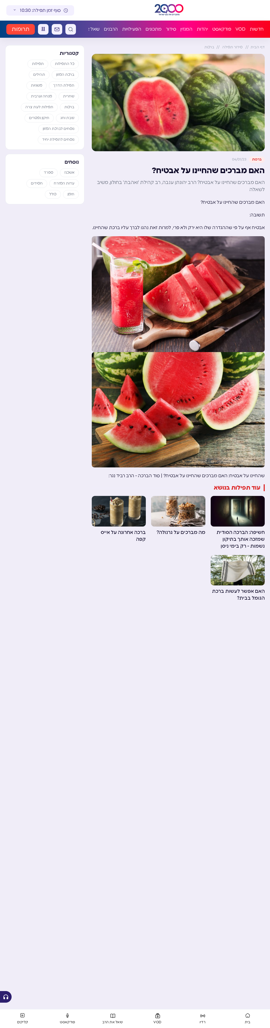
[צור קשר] (57, 29)
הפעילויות (131, 29)
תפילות (38, 64)
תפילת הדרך (63, 85)
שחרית (68, 96)
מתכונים (154, 29)
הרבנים (111, 29)
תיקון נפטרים (39, 118)
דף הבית (257, 47)
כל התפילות (64, 64)
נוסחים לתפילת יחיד (58, 139)
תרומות (21, 29)
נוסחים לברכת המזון (58, 129)
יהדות (202, 29)
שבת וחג (67, 118)
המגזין (186, 29)
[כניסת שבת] (43, 29)
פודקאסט (221, 29)
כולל (52, 194)
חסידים (37, 183)
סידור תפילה (232, 47)
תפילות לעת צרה (39, 107)
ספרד (48, 172)
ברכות (69, 107)
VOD (240, 29)
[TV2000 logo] (164, 10)
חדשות (257, 29)
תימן (71, 194)
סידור (171, 29)
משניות (36, 85)
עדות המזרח (64, 183)
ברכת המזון (65, 75)
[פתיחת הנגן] (6, 997)
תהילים (39, 75)
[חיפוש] (70, 29)
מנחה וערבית (41, 96)
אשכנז (69, 172)
